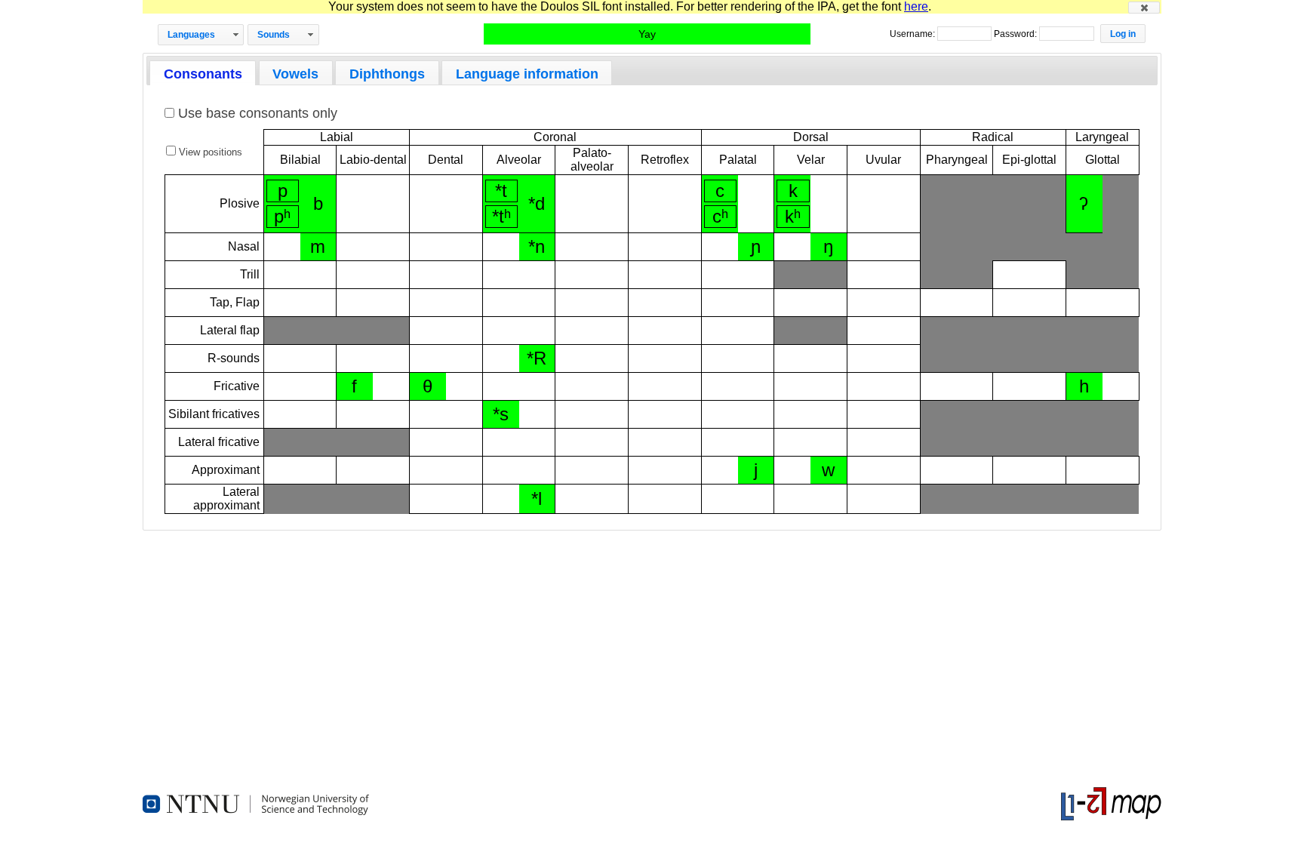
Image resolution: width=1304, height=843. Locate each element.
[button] (1144, 8)
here (916, 6)
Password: (1016, 34)
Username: (913, 34)
